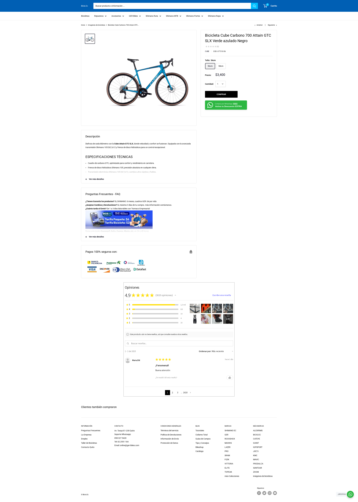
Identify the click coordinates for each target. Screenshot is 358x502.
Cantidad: (209, 84)
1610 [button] (185, 392)
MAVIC (256, 459)
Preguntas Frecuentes (90, 430)
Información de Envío (170, 439)
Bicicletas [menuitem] (85, 16)
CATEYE (256, 439)
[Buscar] (254, 6)
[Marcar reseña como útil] (229, 377)
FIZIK (227, 459)
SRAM (227, 455)
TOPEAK (228, 472)
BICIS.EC (257, 435)
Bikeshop (199, 447)
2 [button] (172, 392)
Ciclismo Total (202, 435)
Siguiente (271, 25)
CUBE (207, 51)
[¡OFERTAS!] (350, 494)
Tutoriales (200, 430)
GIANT (256, 443)
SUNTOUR (257, 468)
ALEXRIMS (257, 430)
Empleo (84, 439)
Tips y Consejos (202, 443)
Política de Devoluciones (171, 435)
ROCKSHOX (230, 439)
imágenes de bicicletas (263, 476)
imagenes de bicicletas (96, 25)
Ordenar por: (205, 351)
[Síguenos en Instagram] (270, 493)
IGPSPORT (257, 447)
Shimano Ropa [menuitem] (214, 16)
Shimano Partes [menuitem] (193, 16)
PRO (227, 451)
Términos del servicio (169, 430)
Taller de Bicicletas (89, 443)
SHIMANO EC (230, 430)
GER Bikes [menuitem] (133, 16)
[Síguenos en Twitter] (264, 493)
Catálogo (199, 451)
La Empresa (86, 435)
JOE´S (255, 451)
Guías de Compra (203, 439)
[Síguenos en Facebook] (259, 493)
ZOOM (256, 472)
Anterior (260, 25)
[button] (175, 295)
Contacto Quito (87, 447)
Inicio (83, 25)
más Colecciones (232, 476)
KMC (255, 455)
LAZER (227, 447)
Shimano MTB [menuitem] (172, 16)
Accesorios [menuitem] (116, 16)
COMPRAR (221, 94)
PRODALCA (258, 464)
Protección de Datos (169, 443)
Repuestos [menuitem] (98, 16)
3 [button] (177, 392)
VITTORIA (229, 464)
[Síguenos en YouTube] (275, 493)
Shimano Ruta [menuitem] (152, 16)
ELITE (227, 468)
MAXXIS (228, 443)
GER (226, 435)
